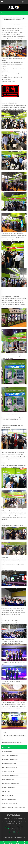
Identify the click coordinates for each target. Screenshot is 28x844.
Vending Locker (6, 791)
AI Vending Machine (7, 751)
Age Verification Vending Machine (10, 783)
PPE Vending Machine (7, 795)
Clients (9, 823)
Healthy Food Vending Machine (9, 759)
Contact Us (14, 823)
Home (3, 821)
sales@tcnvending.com (15, 828)
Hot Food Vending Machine (8, 787)
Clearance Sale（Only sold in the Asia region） (13, 807)
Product (8, 821)
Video (19, 823)
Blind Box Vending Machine (9, 763)
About (12, 821)
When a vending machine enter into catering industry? (12, 742)
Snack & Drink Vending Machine (10, 755)
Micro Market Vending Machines (10, 775)
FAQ (19, 821)
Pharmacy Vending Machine (9, 799)
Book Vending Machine (8, 779)
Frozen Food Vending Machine (9, 767)
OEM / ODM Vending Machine (9, 803)
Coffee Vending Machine (8, 771)
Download (23, 821)
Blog (24, 837)
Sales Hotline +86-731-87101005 (15, 827)
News (15, 821)
